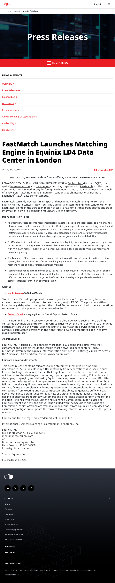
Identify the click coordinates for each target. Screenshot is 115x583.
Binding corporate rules (40, 570)
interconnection (20, 186)
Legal (6, 570)
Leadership (9, 514)
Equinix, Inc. (75, 183)
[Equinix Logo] (7, 4)
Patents (54, 570)
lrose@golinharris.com (16, 448)
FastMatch (86, 186)
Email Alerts (8, 129)
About (17, 11)
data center (43, 186)
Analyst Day (8, 123)
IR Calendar (8, 103)
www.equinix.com (58, 354)
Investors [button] (59, 63)
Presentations (9, 110)
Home (9, 11)
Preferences (23, 570)
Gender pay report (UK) (69, 570)
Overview (7, 83)
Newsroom (9, 519)
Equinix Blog (8, 96)
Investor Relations (13, 539)
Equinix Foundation (14, 534)
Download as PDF (104, 170)
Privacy (14, 570)
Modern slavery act (88, 570)
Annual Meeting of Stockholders (19, 116)
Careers (8, 509)
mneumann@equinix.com (17, 436)
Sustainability (11, 524)
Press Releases (10, 90)
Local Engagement (13, 529)
